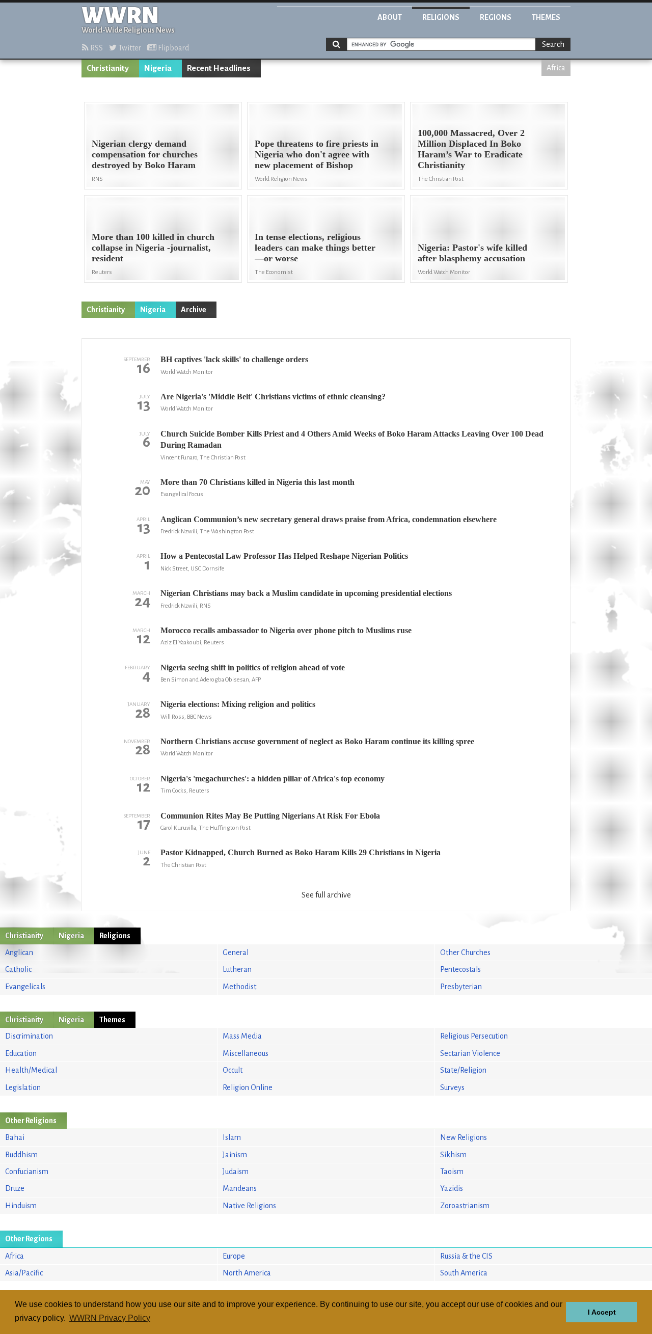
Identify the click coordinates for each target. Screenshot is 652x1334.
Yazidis (451, 1188)
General (236, 952)
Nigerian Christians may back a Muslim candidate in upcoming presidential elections (306, 593)
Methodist (239, 987)
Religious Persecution (474, 1036)
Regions (495, 17)
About (389, 17)
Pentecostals (460, 969)
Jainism (235, 1155)
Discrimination (29, 1036)
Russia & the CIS (466, 1256)
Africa (556, 68)
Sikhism (453, 1155)
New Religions (463, 1137)
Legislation (23, 1087)
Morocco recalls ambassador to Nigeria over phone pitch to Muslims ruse (286, 630)
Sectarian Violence (470, 1053)
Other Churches (465, 952)
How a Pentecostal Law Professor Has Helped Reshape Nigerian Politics (284, 556)
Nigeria (158, 68)
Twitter (129, 48)
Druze (14, 1188)
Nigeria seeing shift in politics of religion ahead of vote (252, 667)
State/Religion (463, 1070)
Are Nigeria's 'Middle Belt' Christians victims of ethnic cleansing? (273, 396)
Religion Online (248, 1087)
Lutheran (237, 969)
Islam (232, 1137)
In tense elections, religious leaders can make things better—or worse (315, 247)
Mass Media (242, 1036)
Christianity (108, 68)
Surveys (452, 1087)
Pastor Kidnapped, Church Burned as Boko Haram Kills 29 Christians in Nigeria (300, 852)
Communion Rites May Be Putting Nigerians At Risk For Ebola (270, 815)
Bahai (14, 1137)
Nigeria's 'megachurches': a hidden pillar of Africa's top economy (272, 778)
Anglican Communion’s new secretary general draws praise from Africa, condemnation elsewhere (328, 519)
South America (463, 1273)
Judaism (236, 1171)
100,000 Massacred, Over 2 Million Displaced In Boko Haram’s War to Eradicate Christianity (471, 149)
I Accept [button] (602, 1312)
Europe (234, 1256)
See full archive (326, 895)
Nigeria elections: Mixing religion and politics (237, 704)
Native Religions (249, 1206)
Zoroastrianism (465, 1206)
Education (21, 1053)
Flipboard (172, 48)
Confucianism (26, 1171)
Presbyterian (461, 987)
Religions (440, 17)
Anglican (19, 952)
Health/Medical (31, 1070)
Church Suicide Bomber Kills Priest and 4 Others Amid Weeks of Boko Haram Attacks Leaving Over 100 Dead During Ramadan (352, 439)
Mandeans (240, 1188)
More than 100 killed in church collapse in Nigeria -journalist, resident (153, 247)
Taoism (452, 1171)
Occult (232, 1070)
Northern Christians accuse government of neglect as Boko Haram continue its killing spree (317, 741)
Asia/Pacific (24, 1273)
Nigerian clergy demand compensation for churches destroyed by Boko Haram (145, 154)
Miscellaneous (245, 1053)
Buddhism (21, 1155)
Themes (546, 17)
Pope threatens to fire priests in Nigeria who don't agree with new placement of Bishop (316, 154)
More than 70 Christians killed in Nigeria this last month (257, 482)
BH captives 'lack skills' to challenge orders (234, 359)
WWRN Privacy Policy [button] (109, 1318)
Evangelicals (25, 987)
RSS (96, 48)
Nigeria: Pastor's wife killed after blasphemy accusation (472, 252)
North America (247, 1273)
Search (553, 44)
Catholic (18, 969)
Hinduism (21, 1206)
